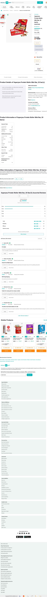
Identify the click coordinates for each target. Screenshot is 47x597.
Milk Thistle (4, 435)
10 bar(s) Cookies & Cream (19, 244)
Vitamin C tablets (5, 415)
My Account (4, 463)
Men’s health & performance (6, 575)
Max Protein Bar (33, 359)
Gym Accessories (4, 583)
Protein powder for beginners (6, 547)
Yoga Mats (3, 588)
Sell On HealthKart (5, 496)
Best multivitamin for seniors (7, 409)
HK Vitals (3, 520)
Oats (2, 505)
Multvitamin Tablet (14, 359)
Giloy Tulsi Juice (4, 427)
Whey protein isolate (5, 385)
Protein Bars (36, 14)
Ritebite (28, 359)
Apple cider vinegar (5, 511)
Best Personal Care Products (7, 453)
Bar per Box (39, 57)
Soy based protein (4, 553)
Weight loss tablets (4, 557)
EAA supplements (5, 396)
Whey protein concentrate (6, 387)
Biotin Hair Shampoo (5, 442)
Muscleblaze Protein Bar (10, 361)
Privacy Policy (4, 471)
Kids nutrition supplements (6, 571)
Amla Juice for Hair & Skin (6, 431)
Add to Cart (7, 347)
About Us (3, 480)
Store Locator (4, 465)
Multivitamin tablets (5, 404)
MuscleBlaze (4, 518)
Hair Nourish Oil (4, 449)
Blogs (29, 7)
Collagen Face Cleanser (6, 445)
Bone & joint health (4, 561)
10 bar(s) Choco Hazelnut (19, 274)
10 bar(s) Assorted (17, 288)
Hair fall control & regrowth (6, 563)
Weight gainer (4, 393)
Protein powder (4, 389)
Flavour (38, 39)
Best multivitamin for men (6, 405)
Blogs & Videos (4, 498)
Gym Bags (3, 590)
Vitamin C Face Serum (6, 436)
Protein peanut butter (5, 503)
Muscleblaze (38, 359)
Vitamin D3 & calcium (5, 416)
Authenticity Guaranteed (6, 489)
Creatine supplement (5, 395)
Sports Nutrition (9, 187)
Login (40, 2)
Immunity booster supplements (7, 566)
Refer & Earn (4, 482)
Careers (3, 493)
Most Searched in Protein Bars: (6, 357)
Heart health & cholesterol (6, 559)
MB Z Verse (4, 527)
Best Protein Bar (24, 359)
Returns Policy (4, 469)
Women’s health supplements (6, 573)
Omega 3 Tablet (8, 359)
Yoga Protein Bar (3, 361)
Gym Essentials (4, 586)
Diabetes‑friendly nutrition (6, 578)
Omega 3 (3, 411)
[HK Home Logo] (6, 2)
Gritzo (3, 523)
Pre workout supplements (6, 398)
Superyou (37, 26)
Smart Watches (4, 585)
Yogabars (19, 359)
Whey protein (4, 384)
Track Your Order (5, 473)
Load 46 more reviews (23, 315)
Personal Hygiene (5, 447)
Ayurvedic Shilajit (5, 425)
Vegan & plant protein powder (6, 551)
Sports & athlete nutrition (5, 576)
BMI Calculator (4, 458)
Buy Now (6, 350)
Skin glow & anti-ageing (5, 565)
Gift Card (34, 7)
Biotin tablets (4, 413)
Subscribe (29, 374)
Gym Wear (3, 592)
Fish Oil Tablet (2, 359)
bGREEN (3, 525)
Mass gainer (4, 391)
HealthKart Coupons (5, 487)
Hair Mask (3, 451)
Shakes (3, 513)
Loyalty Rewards (5, 483)
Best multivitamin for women (7, 407)
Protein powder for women (6, 549)
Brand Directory (4, 494)
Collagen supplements (6, 418)
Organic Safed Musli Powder (7, 433)
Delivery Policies (4, 467)
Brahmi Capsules (5, 429)
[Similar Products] (6, 328)
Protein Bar (4, 509)
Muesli (3, 507)
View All (45, 320)
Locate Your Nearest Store (6, 491)
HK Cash (3, 485)
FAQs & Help (4, 460)
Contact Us (4, 462)
